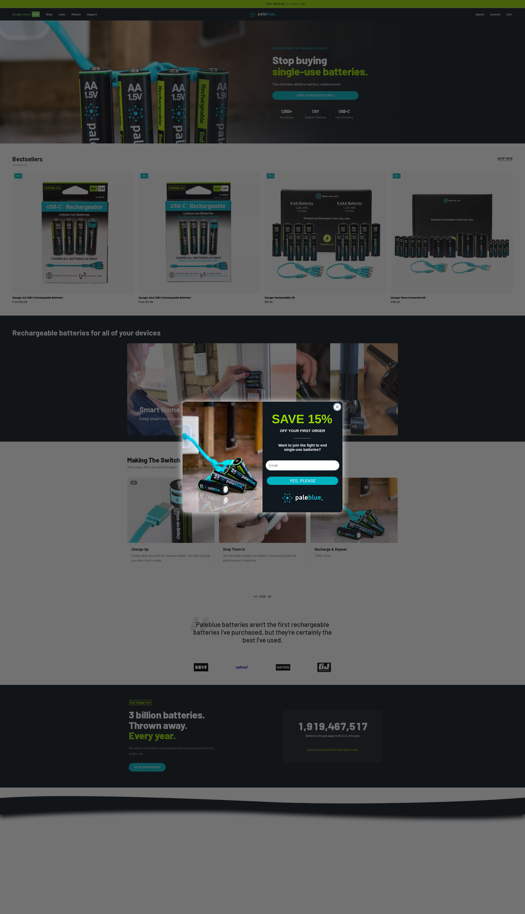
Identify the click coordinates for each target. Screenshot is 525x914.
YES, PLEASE (303, 481)
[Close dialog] (337, 406)
